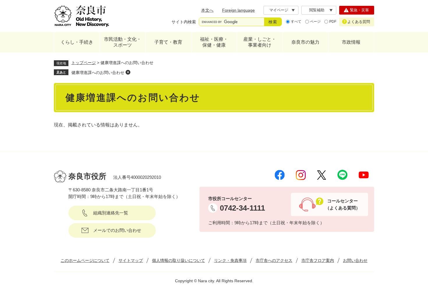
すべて (296, 22)
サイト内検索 (183, 22)
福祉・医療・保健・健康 (214, 42)
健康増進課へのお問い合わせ (97, 72)
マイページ (278, 10)
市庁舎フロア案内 (317, 260)
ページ (315, 22)
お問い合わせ (355, 260)
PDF (332, 22)
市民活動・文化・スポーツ (122, 42)
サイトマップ (131, 260)
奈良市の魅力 (305, 42)
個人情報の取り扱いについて (178, 260)
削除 (127, 72)
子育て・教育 (168, 42)
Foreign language (238, 10)
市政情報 (351, 42)
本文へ (207, 10)
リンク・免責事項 (230, 260)
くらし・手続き (77, 42)
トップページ (83, 62)
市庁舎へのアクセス (274, 260)
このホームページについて (85, 260)
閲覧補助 (316, 10)
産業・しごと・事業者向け (259, 42)
